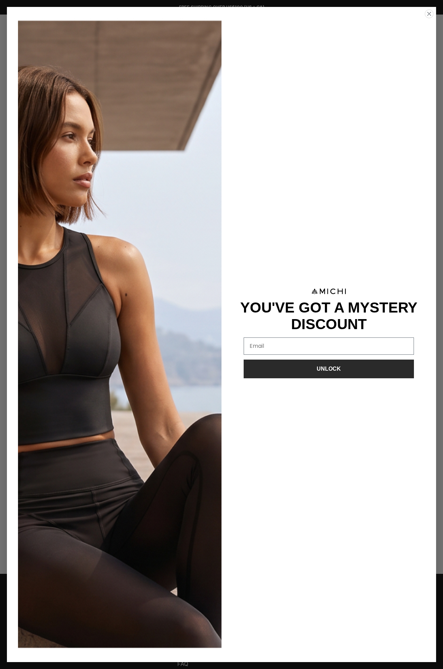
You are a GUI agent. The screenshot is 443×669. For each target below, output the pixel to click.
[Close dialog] (429, 14)
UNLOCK (329, 369)
